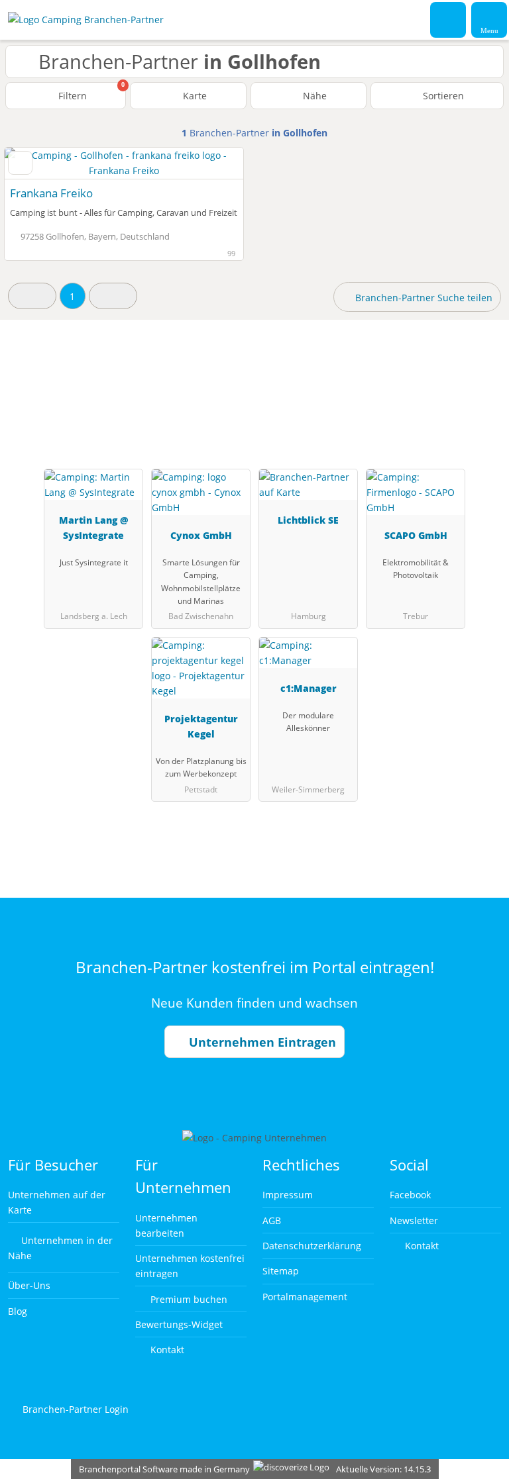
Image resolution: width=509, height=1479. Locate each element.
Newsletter (414, 1220)
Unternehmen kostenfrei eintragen (190, 1266)
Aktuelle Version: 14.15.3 (383, 1469)
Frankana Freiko (51, 193)
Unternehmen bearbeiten (166, 1225)
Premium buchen (187, 1299)
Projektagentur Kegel (201, 726)
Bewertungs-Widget (179, 1324)
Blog (17, 1311)
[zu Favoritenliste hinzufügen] (20, 163)
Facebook (410, 1194)
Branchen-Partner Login (74, 1409)
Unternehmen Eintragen (261, 1042)
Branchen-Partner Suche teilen (422, 297)
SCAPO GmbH (415, 535)
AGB (271, 1220)
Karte (193, 95)
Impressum (287, 1194)
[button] (32, 296)
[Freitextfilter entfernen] (449, 19)
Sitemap (280, 1270)
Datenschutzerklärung (311, 1245)
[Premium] (482, 390)
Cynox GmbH (201, 535)
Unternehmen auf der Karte (56, 1202)
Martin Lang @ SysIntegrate (94, 528)
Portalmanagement (304, 1296)
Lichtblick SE (308, 520)
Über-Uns (29, 1285)
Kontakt (166, 1349)
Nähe (313, 95)
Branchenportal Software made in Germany (161, 1469)
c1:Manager (308, 688)
